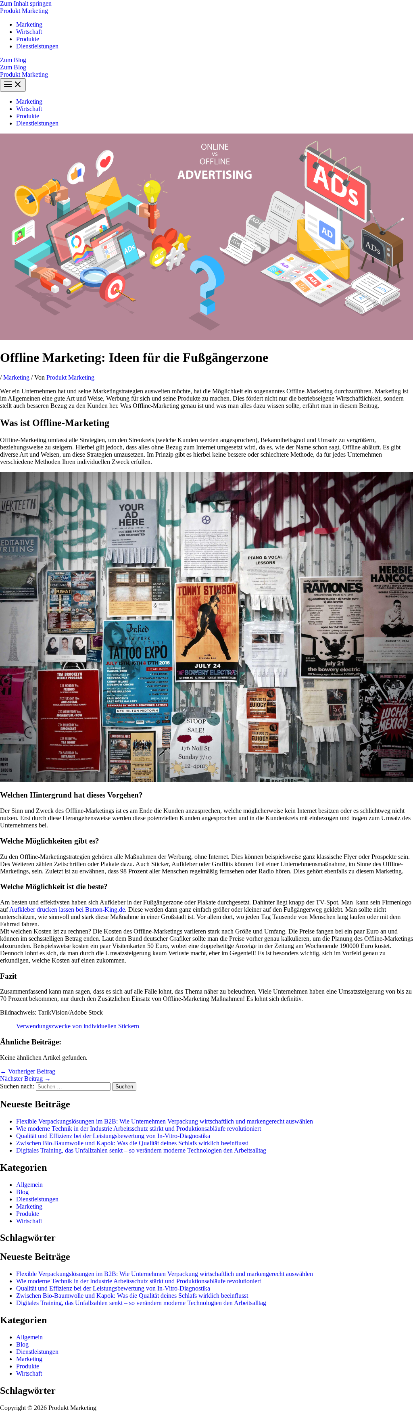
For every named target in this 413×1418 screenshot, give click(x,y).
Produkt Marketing (24, 10)
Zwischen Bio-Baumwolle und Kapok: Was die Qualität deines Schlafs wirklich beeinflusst (132, 1143)
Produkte (27, 39)
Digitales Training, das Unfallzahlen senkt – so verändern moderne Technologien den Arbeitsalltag (141, 1150)
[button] (206, 60)
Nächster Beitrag (25, 1078)
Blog (22, 1191)
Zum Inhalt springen (26, 3)
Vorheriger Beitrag (27, 1071)
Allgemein (29, 1184)
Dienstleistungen (37, 46)
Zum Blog (13, 67)
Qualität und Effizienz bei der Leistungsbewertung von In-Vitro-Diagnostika (113, 1135)
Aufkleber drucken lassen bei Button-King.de (67, 909)
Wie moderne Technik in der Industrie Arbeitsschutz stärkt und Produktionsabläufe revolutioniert (138, 1128)
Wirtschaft (29, 31)
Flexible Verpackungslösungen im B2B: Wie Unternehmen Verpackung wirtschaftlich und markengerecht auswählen (164, 1121)
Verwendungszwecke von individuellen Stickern (77, 1026)
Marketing (29, 24)
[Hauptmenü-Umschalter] (13, 85)
